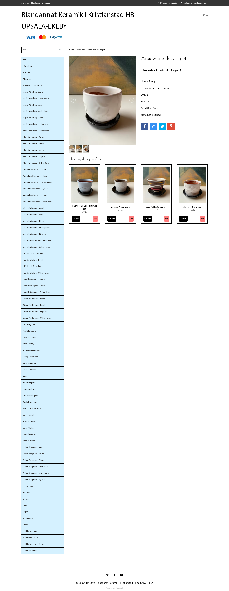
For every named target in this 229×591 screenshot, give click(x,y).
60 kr (84, 212)
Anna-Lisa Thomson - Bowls (35, 195)
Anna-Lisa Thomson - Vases (35, 169)
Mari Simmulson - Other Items (36, 163)
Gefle (25, 505)
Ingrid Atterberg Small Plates (35, 111)
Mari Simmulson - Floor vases (36, 131)
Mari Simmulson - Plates (33, 144)
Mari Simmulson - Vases (33, 150)
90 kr (120, 211)
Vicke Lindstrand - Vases (33, 215)
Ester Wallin (28, 428)
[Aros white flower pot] (102, 100)
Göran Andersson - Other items (37, 318)
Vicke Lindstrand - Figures (34, 234)
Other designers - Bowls (33, 454)
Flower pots (28, 486)
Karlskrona (28, 518)
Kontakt (26, 72)
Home (72, 50)
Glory (25, 525)
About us (27, 79)
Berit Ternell (28, 415)
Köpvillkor (27, 66)
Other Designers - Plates (33, 460)
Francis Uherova (30, 421)
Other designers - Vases (33, 447)
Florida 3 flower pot (192, 207)
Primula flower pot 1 (120, 207)
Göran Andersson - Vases (34, 299)
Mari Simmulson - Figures (34, 157)
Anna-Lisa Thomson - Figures (35, 189)
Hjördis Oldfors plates (32, 266)
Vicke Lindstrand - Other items (36, 247)
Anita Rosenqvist (30, 396)
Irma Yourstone (29, 441)
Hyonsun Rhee (29, 389)
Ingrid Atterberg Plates (33, 118)
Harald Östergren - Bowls (34, 286)
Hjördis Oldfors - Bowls (33, 260)
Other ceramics (30, 551)
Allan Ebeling (28, 344)
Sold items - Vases (30, 531)
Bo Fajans (27, 492)
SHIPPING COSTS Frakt (33, 85)
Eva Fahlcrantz (29, 434)
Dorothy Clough (30, 337)
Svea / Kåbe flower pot (156, 207)
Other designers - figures (34, 480)
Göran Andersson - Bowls (34, 305)
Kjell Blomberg (29, 331)
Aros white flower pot (96, 50)
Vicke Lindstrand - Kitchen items (37, 240)
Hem (25, 60)
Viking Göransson (30, 357)
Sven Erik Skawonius (32, 408)
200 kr (192, 211)
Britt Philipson (29, 383)
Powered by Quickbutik (114, 588)
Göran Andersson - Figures (35, 312)
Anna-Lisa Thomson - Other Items (37, 202)
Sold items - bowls (31, 538)
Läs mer (76, 219)
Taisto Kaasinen (29, 363)
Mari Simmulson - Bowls (33, 137)
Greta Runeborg (30, 402)
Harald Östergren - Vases (34, 279)
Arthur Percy (29, 376)
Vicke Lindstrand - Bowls (33, 208)
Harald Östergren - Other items (36, 292)
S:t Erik (26, 499)
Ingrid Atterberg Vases (32, 105)
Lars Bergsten (29, 325)
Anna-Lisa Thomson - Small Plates (37, 182)
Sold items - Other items (33, 544)
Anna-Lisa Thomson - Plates (35, 176)
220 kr (156, 211)
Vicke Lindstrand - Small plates (36, 228)
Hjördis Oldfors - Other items (36, 273)
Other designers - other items (36, 473)
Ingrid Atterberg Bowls (33, 92)
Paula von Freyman (31, 350)
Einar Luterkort (29, 370)
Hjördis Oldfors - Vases (33, 253)
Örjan (25, 512)
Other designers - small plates (36, 467)
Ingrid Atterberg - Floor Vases (36, 98)
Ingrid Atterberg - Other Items (36, 124)
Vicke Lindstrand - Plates (33, 221)
